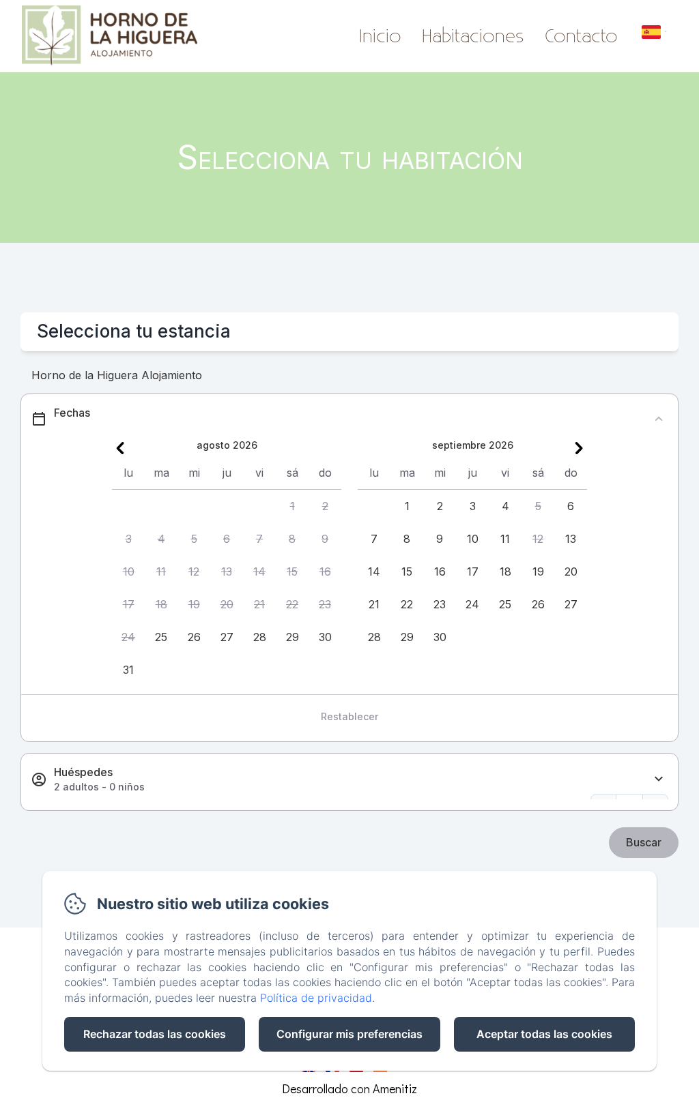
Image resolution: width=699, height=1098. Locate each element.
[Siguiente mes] (579, 448)
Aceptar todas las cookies (544, 1034)
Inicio (380, 37)
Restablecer (349, 716)
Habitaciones (473, 37)
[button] (292, 506)
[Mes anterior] (120, 448)
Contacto (581, 37)
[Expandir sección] (659, 779)
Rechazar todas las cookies (154, 1034)
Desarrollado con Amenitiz (349, 1088)
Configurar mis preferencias (349, 1034)
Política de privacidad (316, 998)
